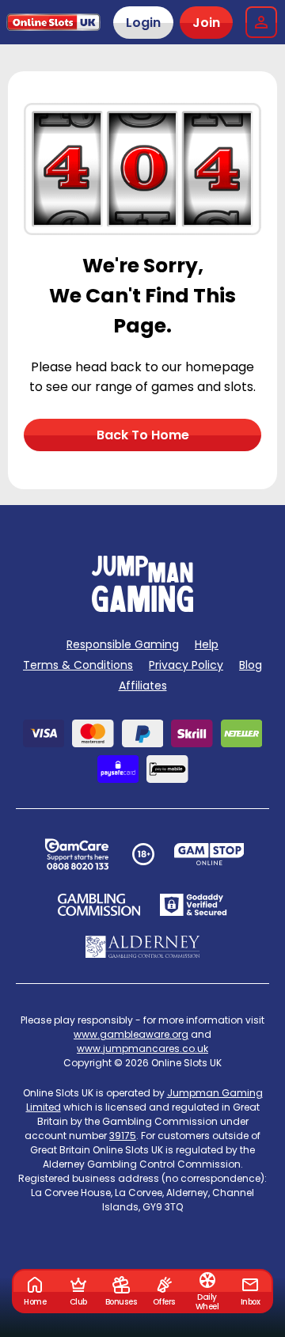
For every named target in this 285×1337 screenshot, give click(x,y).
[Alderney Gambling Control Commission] (143, 947)
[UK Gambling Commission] (99, 905)
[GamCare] (76, 854)
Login (143, 22)
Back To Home (143, 435)
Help (206, 644)
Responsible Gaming (122, 644)
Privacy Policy (186, 665)
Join (206, 22)
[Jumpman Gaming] (142, 607)
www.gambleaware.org (131, 1034)
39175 (122, 1135)
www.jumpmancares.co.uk (142, 1048)
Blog (250, 665)
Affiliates (143, 685)
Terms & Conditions (78, 665)
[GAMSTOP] (209, 854)
